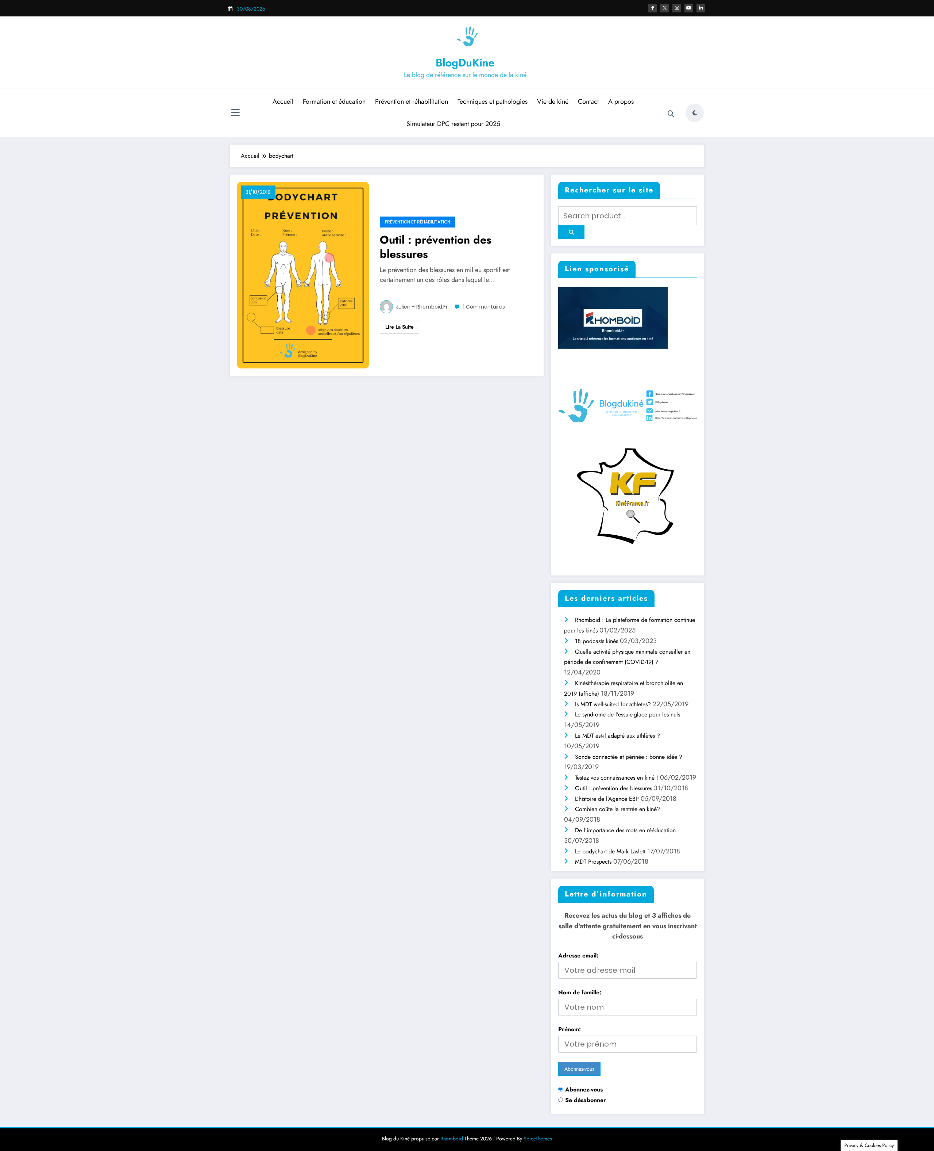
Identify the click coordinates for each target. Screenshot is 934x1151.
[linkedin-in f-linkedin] (700, 8)
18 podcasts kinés (596, 641)
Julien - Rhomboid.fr (422, 306)
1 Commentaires (484, 306)
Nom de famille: (579, 992)
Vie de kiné (552, 101)
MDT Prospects (593, 861)
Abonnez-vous (584, 1089)
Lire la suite (399, 326)
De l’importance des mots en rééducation (625, 830)
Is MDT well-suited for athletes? (613, 704)
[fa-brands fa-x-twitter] (664, 8)
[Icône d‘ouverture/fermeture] (235, 113)
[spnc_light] (695, 113)
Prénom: (569, 1029)
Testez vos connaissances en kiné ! (616, 777)
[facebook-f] (652, 8)
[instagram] (676, 8)
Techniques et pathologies (493, 101)
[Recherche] (671, 114)
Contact (588, 101)
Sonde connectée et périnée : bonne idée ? (628, 757)
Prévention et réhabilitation (411, 101)
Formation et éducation (334, 101)
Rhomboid (451, 1138)
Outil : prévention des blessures (435, 247)
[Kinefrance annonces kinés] (627, 495)
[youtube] (688, 8)
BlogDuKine (465, 62)
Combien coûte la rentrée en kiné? (617, 809)
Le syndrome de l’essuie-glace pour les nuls (627, 714)
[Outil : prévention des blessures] (303, 274)
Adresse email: (578, 955)
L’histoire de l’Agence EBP (607, 799)
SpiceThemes (538, 1138)
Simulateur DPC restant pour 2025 (453, 124)
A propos (621, 101)
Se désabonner (585, 1100)
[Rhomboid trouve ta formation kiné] (616, 320)
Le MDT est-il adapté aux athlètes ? (617, 735)
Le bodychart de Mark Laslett (610, 851)
